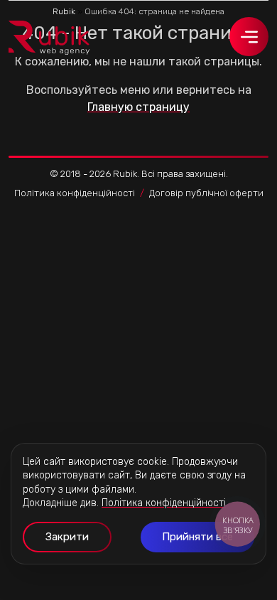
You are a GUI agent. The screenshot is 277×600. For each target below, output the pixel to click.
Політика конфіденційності (74, 193)
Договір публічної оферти (206, 193)
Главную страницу (138, 107)
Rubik (64, 11)
